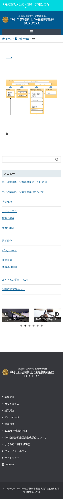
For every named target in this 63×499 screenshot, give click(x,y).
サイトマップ (12, 457)
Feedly (10, 464)
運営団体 (7, 260)
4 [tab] (33, 326)
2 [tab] (25, 326)
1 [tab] (21, 326)
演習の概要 (8, 218)
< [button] (6, 314)
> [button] (56, 314)
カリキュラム (9, 211)
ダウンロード (9, 250)
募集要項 (7, 201)
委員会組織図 (9, 267)
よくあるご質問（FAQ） (15, 279)
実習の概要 (8, 228)
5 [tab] (37, 326)
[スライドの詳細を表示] (15, 315)
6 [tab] (42, 326)
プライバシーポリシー (17, 451)
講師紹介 (7, 240)
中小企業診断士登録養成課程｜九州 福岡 (24, 182)
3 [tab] (29, 326)
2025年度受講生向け (13, 289)
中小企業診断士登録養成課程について (23, 192)
